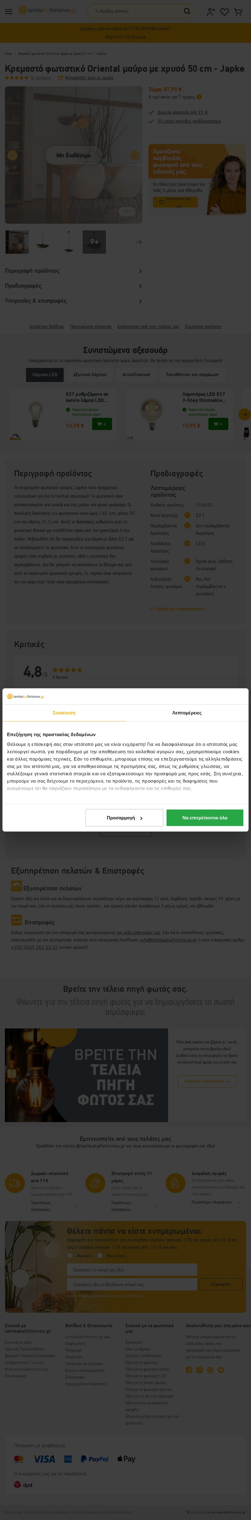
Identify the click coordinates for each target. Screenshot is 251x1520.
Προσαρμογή (121, 817)
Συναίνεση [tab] (64, 712)
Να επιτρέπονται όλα (204, 817)
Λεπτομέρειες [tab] (187, 712)
